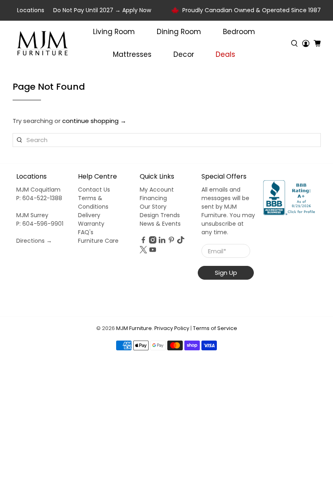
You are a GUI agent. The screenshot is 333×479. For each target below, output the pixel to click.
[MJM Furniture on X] (143, 251)
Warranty (91, 224)
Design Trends (160, 215)
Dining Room (179, 32)
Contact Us (94, 190)
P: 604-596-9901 (39, 224)
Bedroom (239, 32)
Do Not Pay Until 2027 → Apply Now (102, 10)
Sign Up (226, 272)
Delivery (89, 215)
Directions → (34, 241)
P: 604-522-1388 (39, 198)
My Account (157, 190)
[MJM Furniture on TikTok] (180, 241)
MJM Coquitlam (38, 190)
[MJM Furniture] (42, 43)
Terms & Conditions (93, 202)
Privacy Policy (171, 328)
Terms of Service (215, 328)
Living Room (114, 32)
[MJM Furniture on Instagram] (152, 241)
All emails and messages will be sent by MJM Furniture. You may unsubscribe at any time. (228, 211)
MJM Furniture (134, 328)
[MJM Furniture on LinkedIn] (162, 241)
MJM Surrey (32, 215)
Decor (183, 54)
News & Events (160, 224)
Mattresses (132, 54)
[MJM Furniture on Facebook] (143, 241)
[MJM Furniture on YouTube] (152, 251)
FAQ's (85, 232)
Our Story (153, 207)
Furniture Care (98, 241)
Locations (30, 10)
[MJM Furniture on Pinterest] (171, 241)
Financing (153, 198)
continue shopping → (94, 121)
